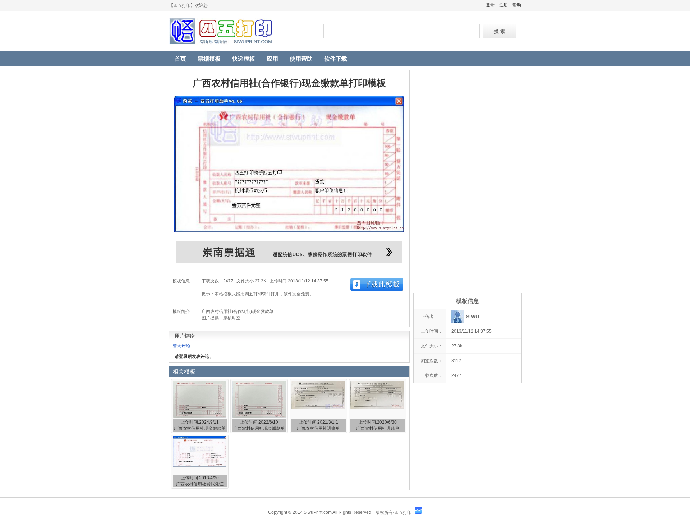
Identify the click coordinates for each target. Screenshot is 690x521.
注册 (503, 5)
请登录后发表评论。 (194, 356)
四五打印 (241, 31)
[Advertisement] (467, 178)
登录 (490, 5)
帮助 (516, 5)
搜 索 (499, 31)
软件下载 (335, 59)
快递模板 (243, 59)
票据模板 (209, 59)
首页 (180, 59)
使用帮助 (301, 59)
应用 (272, 59)
